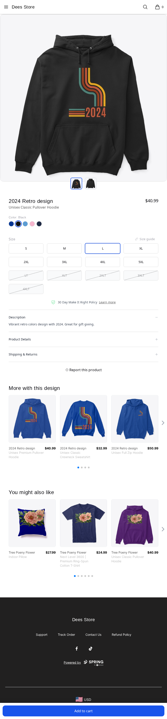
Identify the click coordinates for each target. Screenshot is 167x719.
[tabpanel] (83, 98)
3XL (64, 262)
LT (26, 275)
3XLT (141, 275)
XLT (64, 275)
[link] (32, 418)
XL (141, 248)
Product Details (20, 339)
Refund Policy (121, 634)
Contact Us (93, 634)
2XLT (102, 275)
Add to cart (83, 711)
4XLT (26, 289)
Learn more (107, 302)
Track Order (66, 634)
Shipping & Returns (23, 354)
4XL (102, 262)
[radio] (26, 248)
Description (17, 317)
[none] (144, 239)
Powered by (72, 662)
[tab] (76, 183)
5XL (141, 262)
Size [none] (12, 239)
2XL (26, 262)
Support (41, 634)
